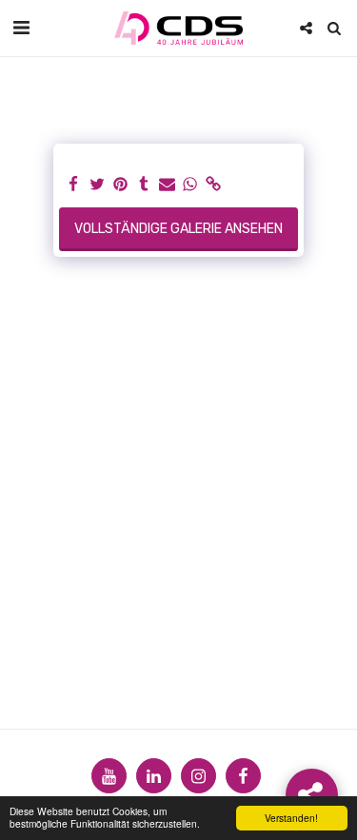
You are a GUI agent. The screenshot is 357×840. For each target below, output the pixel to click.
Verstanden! (291, 818)
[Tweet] (97, 185)
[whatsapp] (190, 185)
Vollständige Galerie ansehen (178, 229)
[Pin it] (120, 185)
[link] (214, 185)
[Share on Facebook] (74, 185)
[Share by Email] (167, 185)
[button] (21, 28)
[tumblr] (143, 185)
